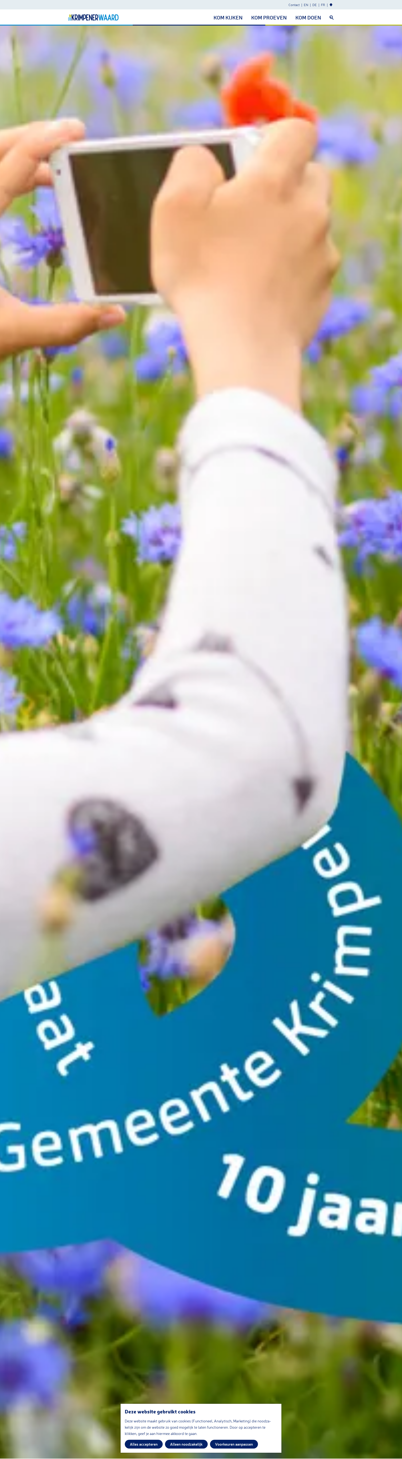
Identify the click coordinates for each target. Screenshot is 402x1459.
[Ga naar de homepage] (93, 17)
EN (306, 5)
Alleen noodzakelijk (186, 1444)
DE (314, 5)
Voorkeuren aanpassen (234, 1444)
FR (323, 5)
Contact (294, 5)
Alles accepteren (144, 1444)
